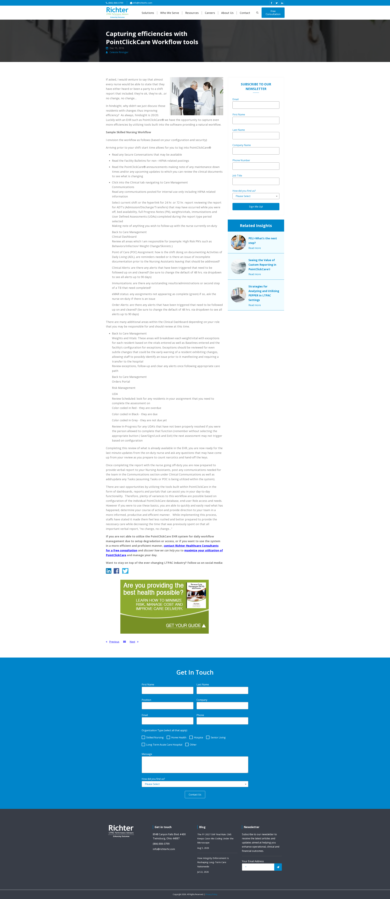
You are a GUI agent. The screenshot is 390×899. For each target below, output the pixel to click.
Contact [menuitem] (245, 13)
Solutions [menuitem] (148, 13)
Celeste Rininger (118, 52)
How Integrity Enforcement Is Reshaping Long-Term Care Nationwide (213, 862)
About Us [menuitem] (227, 13)
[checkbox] (195, 740)
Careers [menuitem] (210, 13)
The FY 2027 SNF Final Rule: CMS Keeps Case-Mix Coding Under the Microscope (215, 838)
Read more (254, 248)
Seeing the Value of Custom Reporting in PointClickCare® (262, 264)
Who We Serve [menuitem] (169, 13)
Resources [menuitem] (192, 13)
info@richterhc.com (142, 2)
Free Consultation (273, 12)
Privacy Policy (211, 894)
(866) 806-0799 (115, 2)
